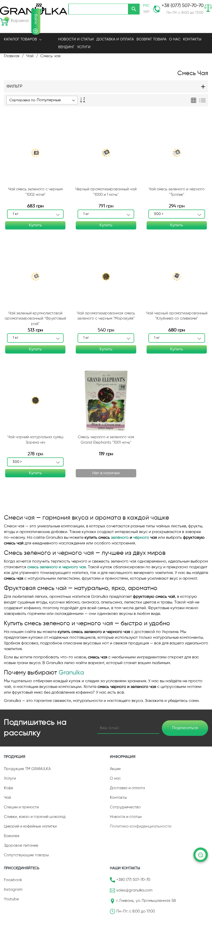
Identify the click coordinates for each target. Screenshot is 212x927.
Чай (30, 56)
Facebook (13, 880)
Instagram (13, 890)
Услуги (83, 47)
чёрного (141, 538)
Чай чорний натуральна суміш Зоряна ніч (35, 439)
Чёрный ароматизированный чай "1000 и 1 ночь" (106, 192)
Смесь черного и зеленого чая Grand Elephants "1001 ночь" (106, 439)
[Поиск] (134, 9)
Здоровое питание (21, 845)
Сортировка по (22, 100)
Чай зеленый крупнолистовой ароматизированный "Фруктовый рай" (35, 318)
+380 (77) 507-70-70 (133, 880)
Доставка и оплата (127, 788)
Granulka (71, 673)
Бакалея (11, 836)
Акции (115, 769)
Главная (11, 56)
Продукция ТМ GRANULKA (27, 769)
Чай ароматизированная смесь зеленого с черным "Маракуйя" (106, 316)
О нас (115, 778)
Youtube (11, 899)
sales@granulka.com (134, 890)
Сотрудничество (125, 807)
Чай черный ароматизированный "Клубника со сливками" (176, 316)
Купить (35, 225)
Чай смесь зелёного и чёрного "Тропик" (177, 192)
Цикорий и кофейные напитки (30, 826)
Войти (35, 19)
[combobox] (98, 9)
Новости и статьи (125, 817)
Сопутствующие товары (26, 855)
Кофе (8, 788)
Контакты (118, 798)
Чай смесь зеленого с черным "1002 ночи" (35, 192)
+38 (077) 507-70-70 (182, 5)
